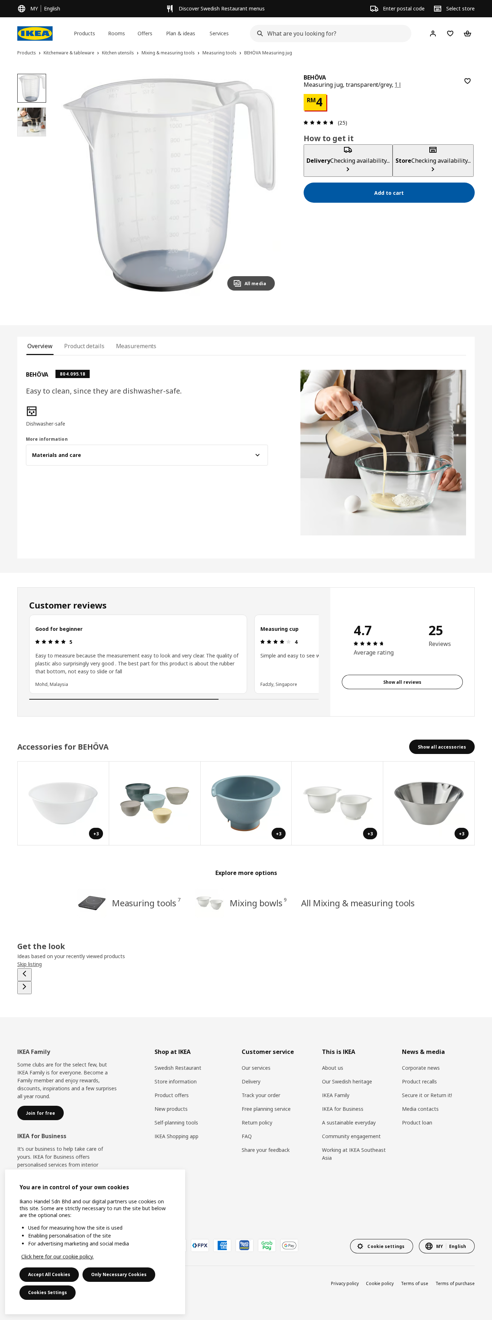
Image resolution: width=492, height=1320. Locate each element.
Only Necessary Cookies (119, 1274)
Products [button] (84, 33)
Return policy (257, 1122)
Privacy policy (345, 1283)
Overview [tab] (40, 346)
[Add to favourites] (467, 81)
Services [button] (219, 33)
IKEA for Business (342, 1108)
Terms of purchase (455, 1283)
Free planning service (266, 1108)
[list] (174, 654)
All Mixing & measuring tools (358, 903)
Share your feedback (266, 1149)
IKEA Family (335, 1095)
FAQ (247, 1136)
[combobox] (328, 33)
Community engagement (351, 1136)
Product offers (172, 1095)
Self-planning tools (176, 1122)
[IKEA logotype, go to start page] (35, 33)
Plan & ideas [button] (180, 33)
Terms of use (414, 1283)
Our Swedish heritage (347, 1081)
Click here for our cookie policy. (57, 1256)
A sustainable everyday (349, 1122)
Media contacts (420, 1108)
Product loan (417, 1122)
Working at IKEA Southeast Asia (354, 1153)
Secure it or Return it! (427, 1095)
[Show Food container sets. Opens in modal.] (155, 803)
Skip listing (29, 964)
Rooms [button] (116, 33)
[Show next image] (266, 185)
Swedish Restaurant (178, 1067)
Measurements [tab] (136, 346)
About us (332, 1067)
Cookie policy (380, 1283)
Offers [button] (145, 33)
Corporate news (421, 1067)
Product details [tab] (84, 346)
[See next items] (24, 987)
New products (171, 1108)
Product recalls (419, 1081)
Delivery (251, 1081)
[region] (169, 185)
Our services (256, 1067)
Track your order (261, 1095)
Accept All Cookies (49, 1274)
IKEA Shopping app (176, 1136)
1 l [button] (398, 84)
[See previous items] (24, 974)
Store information (176, 1081)
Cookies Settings (47, 1292)
